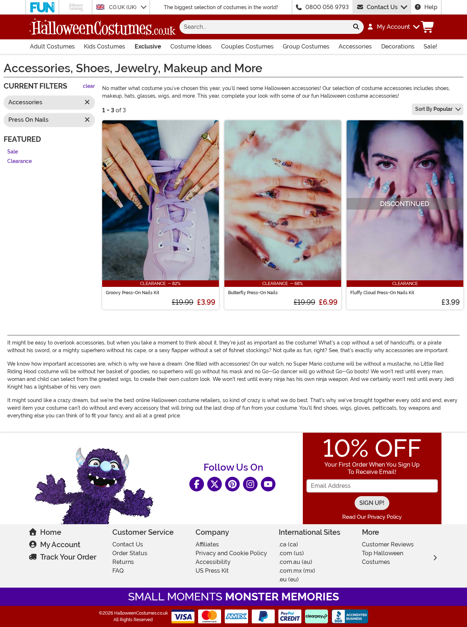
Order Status (129, 553)
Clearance (19, 162)
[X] (214, 484)
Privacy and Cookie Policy (231, 553)
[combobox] (264, 27)
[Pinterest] (232, 484)
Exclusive (148, 46)
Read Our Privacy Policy (372, 517)
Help (430, 7)
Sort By (433, 109)
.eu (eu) (289, 579)
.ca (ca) (288, 544)
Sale (12, 152)
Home (50, 532)
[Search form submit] (356, 27)
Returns (123, 561)
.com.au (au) (295, 561)
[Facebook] (196, 484)
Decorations (397, 46)
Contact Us (382, 7)
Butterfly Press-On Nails (253, 292)
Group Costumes (306, 46)
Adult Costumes (52, 46)
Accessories (355, 46)
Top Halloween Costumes (382, 557)
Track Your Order (68, 557)
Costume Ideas (191, 46)
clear (89, 86)
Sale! (430, 46)
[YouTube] (268, 484)
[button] (393, 27)
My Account (60, 544)
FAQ (118, 570)
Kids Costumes (104, 46)
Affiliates (207, 544)
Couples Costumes (247, 46)
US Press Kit (212, 570)
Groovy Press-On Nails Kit (132, 292)
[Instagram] (250, 484)
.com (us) (291, 553)
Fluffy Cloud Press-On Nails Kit (382, 292)
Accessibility (213, 561)
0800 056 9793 (327, 7)
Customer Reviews (388, 544)
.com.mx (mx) (297, 570)
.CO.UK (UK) (123, 7)
